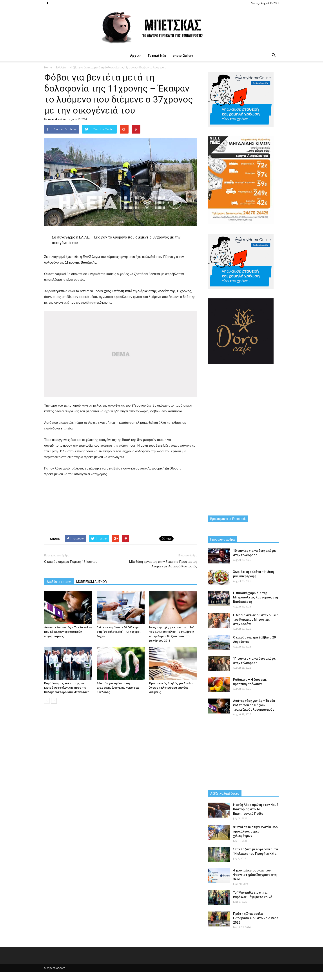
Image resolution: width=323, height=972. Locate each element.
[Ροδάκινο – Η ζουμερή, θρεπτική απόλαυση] (219, 685)
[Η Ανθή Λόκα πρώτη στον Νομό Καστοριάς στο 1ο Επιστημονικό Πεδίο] (219, 810)
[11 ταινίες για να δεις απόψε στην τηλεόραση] (219, 663)
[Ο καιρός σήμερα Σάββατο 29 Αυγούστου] (219, 642)
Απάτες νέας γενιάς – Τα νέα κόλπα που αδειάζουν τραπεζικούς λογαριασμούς (68, 632)
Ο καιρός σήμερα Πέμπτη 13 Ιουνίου (70, 562)
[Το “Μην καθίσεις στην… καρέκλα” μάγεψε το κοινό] (219, 898)
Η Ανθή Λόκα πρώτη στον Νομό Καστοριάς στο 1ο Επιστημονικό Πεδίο (255, 809)
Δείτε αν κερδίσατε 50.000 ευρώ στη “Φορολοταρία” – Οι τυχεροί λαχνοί (118, 632)
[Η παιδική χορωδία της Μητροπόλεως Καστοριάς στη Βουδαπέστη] (219, 598)
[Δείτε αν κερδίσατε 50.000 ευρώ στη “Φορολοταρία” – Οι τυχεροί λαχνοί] (121, 607)
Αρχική (136, 55)
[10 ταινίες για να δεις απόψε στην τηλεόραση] (219, 556)
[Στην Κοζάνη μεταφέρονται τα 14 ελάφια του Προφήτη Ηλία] (219, 854)
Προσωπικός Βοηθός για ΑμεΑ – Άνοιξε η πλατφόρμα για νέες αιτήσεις (171, 688)
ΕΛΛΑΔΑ (61, 67)
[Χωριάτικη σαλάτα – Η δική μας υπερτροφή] (219, 577)
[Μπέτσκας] (161, 28)
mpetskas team (58, 119)
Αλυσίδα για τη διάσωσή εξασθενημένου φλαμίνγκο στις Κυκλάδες (118, 688)
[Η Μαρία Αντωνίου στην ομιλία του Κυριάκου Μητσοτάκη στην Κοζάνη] (219, 620)
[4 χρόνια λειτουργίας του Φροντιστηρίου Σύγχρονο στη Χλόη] (219, 875)
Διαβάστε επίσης (59, 581)
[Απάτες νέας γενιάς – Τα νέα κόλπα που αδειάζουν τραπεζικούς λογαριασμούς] (68, 607)
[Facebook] (47, 3)
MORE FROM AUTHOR (91, 581)
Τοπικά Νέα (157, 55)
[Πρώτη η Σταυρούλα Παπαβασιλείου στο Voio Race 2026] (219, 919)
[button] (273, 55)
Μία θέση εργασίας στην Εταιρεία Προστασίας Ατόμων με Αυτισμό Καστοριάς (163, 564)
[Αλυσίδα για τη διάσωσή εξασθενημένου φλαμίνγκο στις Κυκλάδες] (121, 663)
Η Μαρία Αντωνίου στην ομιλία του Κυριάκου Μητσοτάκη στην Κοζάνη (255, 619)
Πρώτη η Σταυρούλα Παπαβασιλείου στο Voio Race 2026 (255, 918)
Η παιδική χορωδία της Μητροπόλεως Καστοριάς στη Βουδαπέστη (255, 597)
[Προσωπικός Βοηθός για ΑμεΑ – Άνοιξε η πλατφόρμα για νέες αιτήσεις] (173, 663)
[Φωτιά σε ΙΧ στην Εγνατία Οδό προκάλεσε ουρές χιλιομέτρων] (219, 832)
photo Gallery (183, 55)
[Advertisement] (120, 504)
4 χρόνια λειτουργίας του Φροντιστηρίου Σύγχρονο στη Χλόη (255, 875)
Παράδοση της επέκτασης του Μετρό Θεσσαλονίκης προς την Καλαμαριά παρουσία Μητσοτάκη (66, 688)
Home (48, 67)
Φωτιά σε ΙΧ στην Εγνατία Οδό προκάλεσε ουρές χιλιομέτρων (255, 831)
